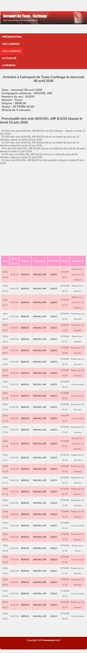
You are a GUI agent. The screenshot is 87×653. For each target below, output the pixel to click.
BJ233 (54, 274)
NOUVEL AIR (39, 274)
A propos (8, 65)
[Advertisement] (43, 210)
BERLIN (25, 274)
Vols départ (11, 44)
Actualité (9, 58)
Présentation (12, 36)
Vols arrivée (11, 51)
